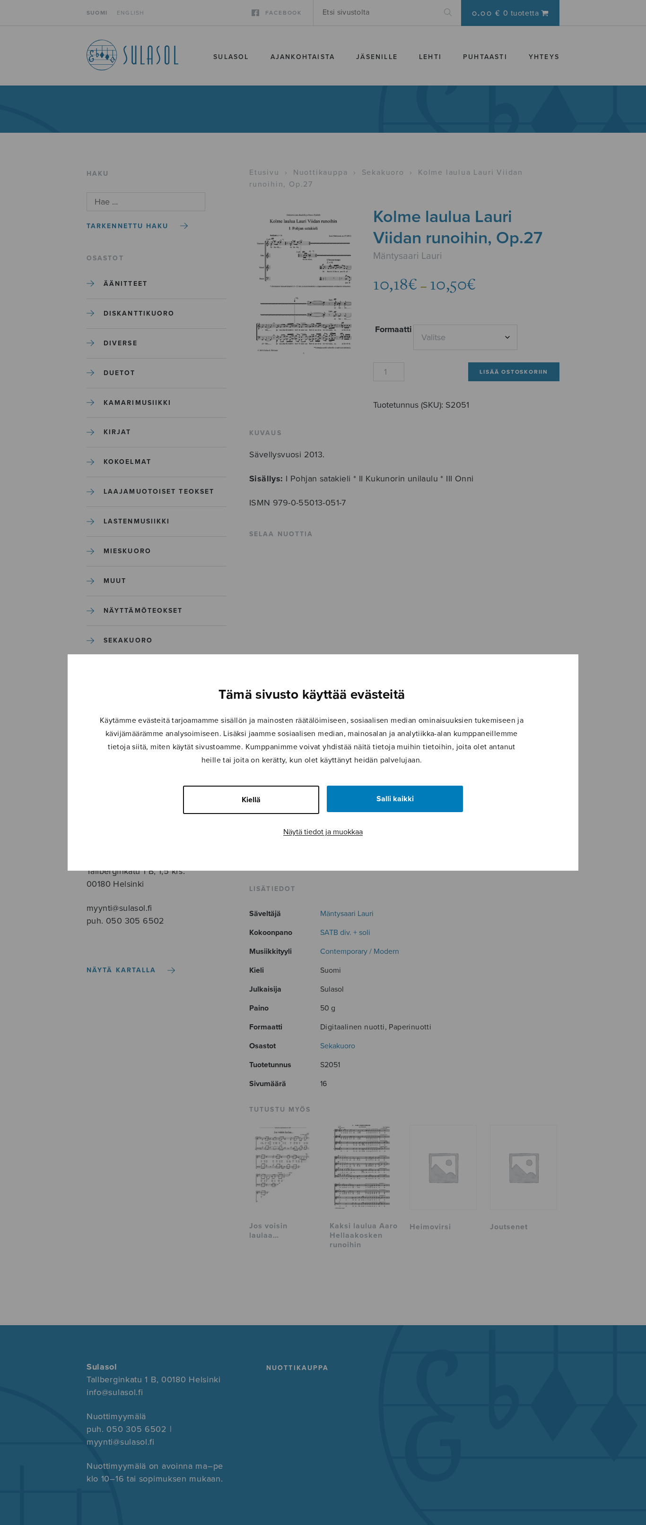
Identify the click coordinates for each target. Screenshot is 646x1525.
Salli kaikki (395, 799)
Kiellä (251, 800)
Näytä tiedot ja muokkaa (323, 832)
